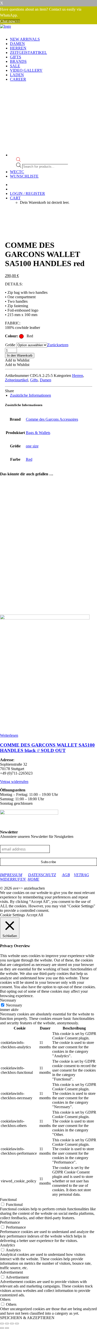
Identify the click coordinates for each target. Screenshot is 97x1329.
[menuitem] (53, 39)
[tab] (30, 395)
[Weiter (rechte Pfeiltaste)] (7, 1328)
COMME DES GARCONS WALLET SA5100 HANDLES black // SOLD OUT (47, 747)
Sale (15, 66)
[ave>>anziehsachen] (48, 28)
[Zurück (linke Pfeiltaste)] (2, 1328)
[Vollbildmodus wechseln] (7, 1323)
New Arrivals (25, 39)
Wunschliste (24, 176)
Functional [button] (8, 1199)
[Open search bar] (18, 160)
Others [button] (5, 1299)
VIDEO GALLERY (26, 70)
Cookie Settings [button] (12, 915)
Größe (10, 345)
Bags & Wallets (38, 433)
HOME (33, 879)
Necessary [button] (8, 1000)
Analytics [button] (7, 1245)
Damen (17, 44)
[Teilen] (12, 1323)
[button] (17, 360)
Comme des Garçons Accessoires (52, 419)
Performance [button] (10, 1222)
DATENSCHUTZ (42, 875)
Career (18, 79)
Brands (18, 61)
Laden (17, 75)
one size (32, 446)
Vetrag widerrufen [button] (14, 781)
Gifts (15, 57)
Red (29, 459)
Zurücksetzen (57, 345)
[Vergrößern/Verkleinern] (2, 1323)
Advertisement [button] (11, 1272)
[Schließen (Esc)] (17, 1323)
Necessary (14, 1005)
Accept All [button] (34, 915)
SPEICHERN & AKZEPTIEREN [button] (27, 1318)
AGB (66, 875)
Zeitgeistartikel (28, 52)
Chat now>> (10, 21)
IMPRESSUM (11, 875)
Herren (18, 48)
